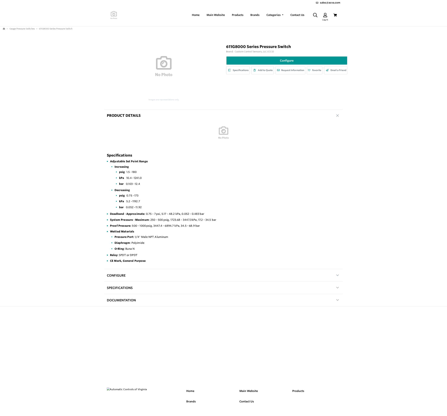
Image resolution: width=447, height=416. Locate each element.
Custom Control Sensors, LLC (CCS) (254, 51)
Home (190, 391)
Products (298, 391)
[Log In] (325, 15)
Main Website (248, 391)
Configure (287, 60)
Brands (191, 401)
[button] (275, 15)
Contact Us (246, 401)
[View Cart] (335, 15)
